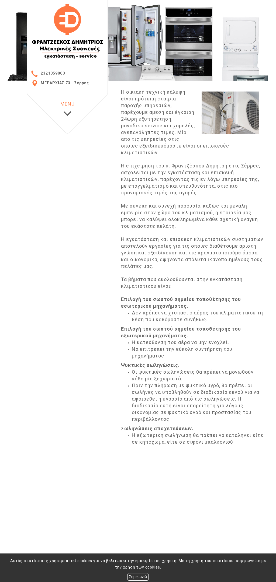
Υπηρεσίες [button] (38, 65)
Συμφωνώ (138, 577)
